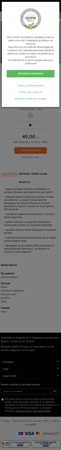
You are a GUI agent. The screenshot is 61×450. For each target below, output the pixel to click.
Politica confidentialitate (30, 85)
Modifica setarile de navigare (31, 98)
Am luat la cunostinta (30, 73)
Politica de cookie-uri (30, 92)
